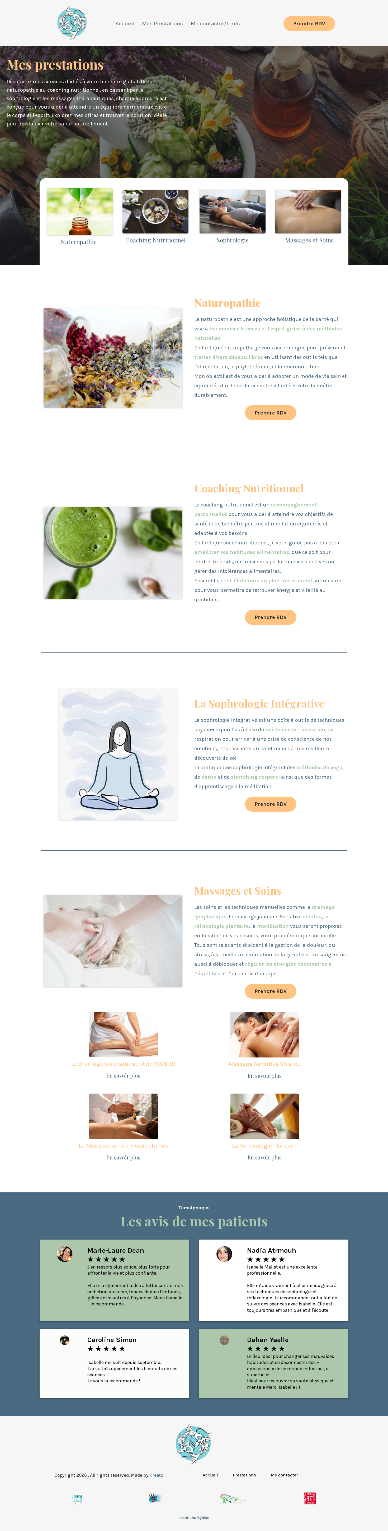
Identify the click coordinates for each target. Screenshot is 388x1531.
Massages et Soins (309, 240)
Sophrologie (232, 240)
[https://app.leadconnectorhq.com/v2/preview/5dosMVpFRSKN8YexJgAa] (194, 1445)
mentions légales (194, 1517)
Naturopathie (79, 242)
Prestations (244, 1475)
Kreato (156, 1475)
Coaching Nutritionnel (155, 240)
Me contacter (284, 1475)
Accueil (125, 23)
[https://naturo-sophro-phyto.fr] (73, 23)
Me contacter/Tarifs (215, 23)
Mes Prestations (162, 23)
